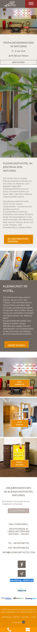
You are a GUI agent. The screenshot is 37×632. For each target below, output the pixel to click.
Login (33, 617)
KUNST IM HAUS (16, 345)
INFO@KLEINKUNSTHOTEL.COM (18, 552)
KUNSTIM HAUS (19, 463)
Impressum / (7, 617)
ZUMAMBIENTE (19, 383)
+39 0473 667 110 (21, 543)
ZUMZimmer (19, 423)
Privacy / (17, 617)
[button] (31, 4)
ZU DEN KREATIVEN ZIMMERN (18, 240)
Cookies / (25, 617)
